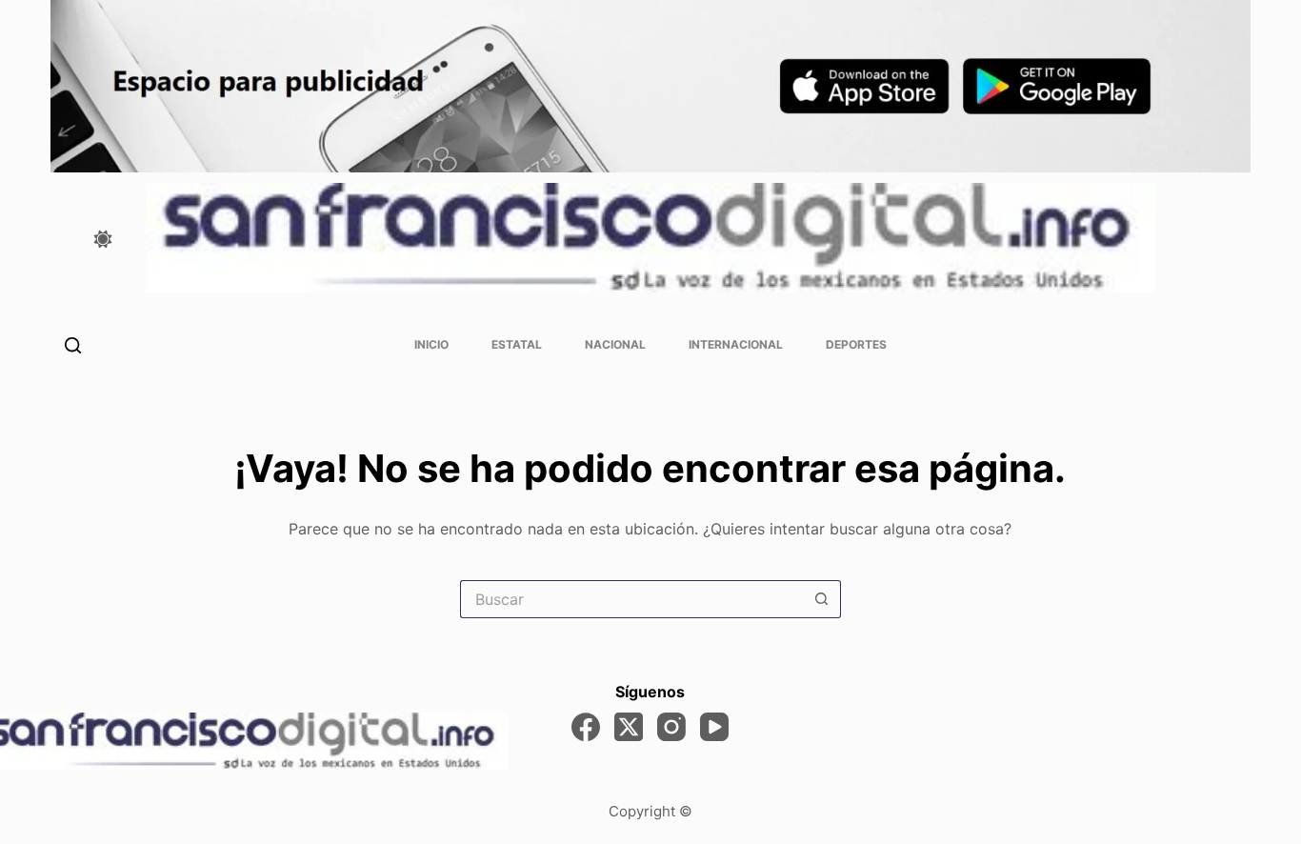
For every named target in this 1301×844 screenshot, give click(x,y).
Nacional (615, 344)
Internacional (736, 344)
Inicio (431, 344)
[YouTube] (714, 727)
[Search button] (822, 599)
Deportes (856, 344)
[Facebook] (585, 727)
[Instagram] (671, 727)
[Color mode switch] (102, 239)
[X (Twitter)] (628, 727)
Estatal (516, 344)
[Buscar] (73, 345)
